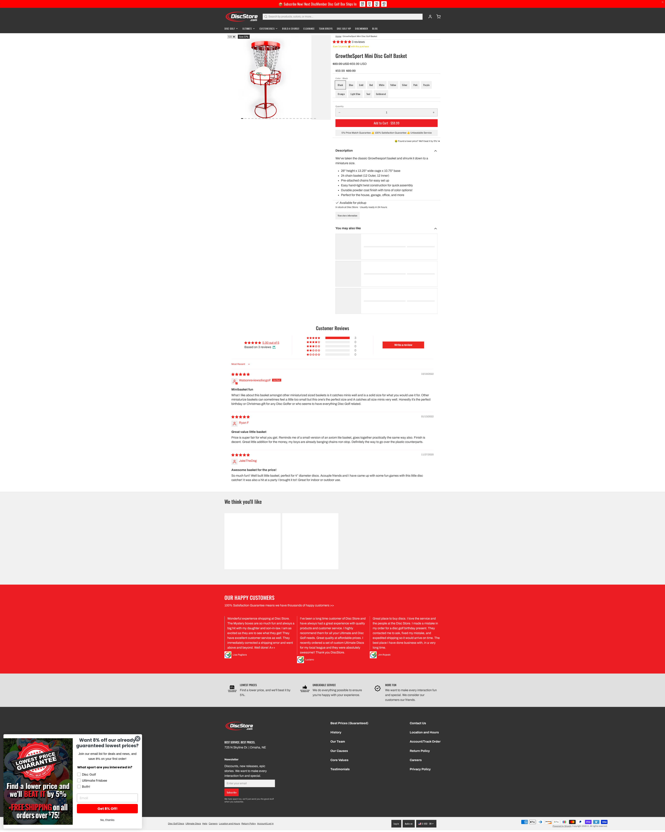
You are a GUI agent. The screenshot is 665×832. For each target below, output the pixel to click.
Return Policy (420, 751)
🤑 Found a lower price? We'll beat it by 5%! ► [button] (417, 141)
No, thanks (107, 820)
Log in (396, 823)
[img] (240, 374)
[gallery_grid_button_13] (287, 118)
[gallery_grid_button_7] (266, 118)
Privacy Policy (420, 769)
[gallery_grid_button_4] (256, 118)
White (381, 85)
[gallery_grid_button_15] (294, 118)
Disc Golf (229, 28)
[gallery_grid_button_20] (311, 118)
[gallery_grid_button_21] (315, 118)
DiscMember (361, 28)
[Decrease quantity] (339, 112)
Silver (404, 85)
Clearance (308, 28)
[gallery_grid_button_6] (263, 118)
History (335, 732)
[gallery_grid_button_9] (273, 118)
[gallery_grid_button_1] (246, 118)
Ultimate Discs (193, 823)
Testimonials (340, 769)
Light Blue (355, 94)
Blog (375, 28)
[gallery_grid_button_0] (242, 118)
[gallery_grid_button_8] (270, 118)
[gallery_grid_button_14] (291, 118)
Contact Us (418, 723)
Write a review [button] (403, 344)
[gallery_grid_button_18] (304, 118)
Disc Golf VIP (344, 28)
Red (371, 85)
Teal (368, 94)
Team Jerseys (326, 28)
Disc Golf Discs (176, 823)
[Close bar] (663, 2)
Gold (361, 85)
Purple (426, 85)
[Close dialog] (138, 739)
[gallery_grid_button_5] (259, 118)
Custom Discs (266, 28)
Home (338, 36)
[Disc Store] (241, 17)
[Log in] (428, 17)
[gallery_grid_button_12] (284, 118)
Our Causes (339, 751)
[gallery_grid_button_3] (252, 118)
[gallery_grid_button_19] (308, 118)
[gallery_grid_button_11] (280, 118)
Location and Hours (424, 732)
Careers (416, 760)
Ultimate (247, 28)
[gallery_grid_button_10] (277, 118)
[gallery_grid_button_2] (249, 118)
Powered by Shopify (562, 826)
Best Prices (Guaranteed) (349, 723)
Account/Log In (265, 823)
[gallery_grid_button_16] (297, 118)
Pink (415, 85)
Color (341, 78)
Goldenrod (381, 94)
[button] (342, 42)
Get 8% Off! (107, 808)
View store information (347, 215)
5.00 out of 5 (270, 342)
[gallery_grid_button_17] (301, 118)
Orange (341, 94)
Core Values (339, 760)
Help (204, 823)
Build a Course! (290, 28)
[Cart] (437, 17)
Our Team (337, 741)
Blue (351, 85)
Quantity (339, 106)
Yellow (393, 85)
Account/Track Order (425, 741)
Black (340, 85)
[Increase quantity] (433, 112)
